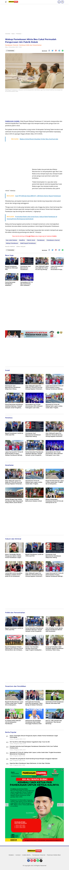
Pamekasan (41, 240)
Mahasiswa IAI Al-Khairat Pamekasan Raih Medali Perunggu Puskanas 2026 (33, 722)
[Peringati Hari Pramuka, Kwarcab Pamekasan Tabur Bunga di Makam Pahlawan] (34, 695)
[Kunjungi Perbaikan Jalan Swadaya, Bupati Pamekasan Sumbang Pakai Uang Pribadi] (55, 640)
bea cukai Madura (11, 240)
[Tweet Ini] (52, 50)
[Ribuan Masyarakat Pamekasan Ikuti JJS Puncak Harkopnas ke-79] (55, 492)
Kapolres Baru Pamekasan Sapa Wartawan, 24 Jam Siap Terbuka (30, 763)
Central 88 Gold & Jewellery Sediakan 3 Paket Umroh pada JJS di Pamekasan (13, 574)
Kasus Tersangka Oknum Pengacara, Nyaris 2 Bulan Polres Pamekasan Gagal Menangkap (13, 556)
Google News (30, 236)
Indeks (54, 236)
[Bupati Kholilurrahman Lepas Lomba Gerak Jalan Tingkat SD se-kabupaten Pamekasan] (55, 474)
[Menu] (6, 2)
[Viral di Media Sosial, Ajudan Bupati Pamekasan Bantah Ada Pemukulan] (55, 621)
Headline (22, 240)
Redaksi (11, 855)
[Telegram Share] (59, 50)
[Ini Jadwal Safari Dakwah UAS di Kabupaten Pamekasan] (14, 714)
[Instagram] (31, 860)
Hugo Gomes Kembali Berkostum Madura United (33, 500)
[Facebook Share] (49, 50)
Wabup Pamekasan (12, 243)
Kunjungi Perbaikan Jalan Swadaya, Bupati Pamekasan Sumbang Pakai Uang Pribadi (55, 648)
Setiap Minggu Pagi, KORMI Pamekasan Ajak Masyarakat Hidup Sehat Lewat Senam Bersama (14, 501)
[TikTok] (41, 860)
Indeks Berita (26, 855)
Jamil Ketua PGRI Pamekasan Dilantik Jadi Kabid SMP (55, 702)
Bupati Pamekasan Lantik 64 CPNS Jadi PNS (11, 268)
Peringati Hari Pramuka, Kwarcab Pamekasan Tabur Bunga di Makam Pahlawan (34, 703)
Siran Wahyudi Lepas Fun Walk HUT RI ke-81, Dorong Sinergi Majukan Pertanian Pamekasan (42, 268)
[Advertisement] (34, 19)
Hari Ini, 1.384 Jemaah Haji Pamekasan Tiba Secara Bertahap (54, 722)
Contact (18, 855)
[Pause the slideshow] (58, 804)
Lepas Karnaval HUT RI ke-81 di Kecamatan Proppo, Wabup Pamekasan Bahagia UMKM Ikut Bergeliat (57, 268)
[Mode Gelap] (59, 2)
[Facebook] (28, 860)
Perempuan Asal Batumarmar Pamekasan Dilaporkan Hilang (26, 268)
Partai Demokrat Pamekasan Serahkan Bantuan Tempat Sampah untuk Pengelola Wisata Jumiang (10, 283)
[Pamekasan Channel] (13, 2)
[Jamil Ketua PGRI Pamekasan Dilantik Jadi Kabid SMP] (55, 695)
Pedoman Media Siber (54, 855)
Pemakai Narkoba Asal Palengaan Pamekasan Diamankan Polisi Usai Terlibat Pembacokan (34, 747)
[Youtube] (34, 860)
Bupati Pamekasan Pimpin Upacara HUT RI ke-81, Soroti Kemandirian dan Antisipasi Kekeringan (14, 648)
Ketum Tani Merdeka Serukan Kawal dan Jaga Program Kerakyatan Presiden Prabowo (33, 648)
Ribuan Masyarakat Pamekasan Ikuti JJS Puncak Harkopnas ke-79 (54, 501)
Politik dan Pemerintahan (34, 45)
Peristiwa (22, 45)
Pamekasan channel (53, 240)
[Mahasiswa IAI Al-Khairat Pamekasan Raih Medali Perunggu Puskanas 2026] (34, 714)
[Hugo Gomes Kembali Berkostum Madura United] (34, 492)
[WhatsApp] (38, 860)
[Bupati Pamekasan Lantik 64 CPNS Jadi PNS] (11, 261)
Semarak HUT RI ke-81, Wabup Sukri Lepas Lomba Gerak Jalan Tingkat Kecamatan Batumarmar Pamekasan (54, 406)
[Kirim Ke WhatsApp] (62, 50)
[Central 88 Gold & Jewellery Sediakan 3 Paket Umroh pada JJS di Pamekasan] (14, 566)
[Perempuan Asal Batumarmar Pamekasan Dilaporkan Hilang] (27, 261)
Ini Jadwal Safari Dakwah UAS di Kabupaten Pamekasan (13, 722)
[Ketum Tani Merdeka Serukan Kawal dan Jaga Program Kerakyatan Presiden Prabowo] (34, 640)
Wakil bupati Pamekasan (28, 243)
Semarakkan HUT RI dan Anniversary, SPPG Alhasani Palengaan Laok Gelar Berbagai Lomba (26, 283)
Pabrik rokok (31, 240)
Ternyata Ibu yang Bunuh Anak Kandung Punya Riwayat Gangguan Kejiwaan (33, 758)
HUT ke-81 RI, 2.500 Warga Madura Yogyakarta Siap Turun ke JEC (30, 742)
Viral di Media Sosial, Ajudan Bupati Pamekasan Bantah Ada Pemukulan (54, 629)
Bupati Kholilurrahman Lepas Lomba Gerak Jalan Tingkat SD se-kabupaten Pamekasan (55, 482)
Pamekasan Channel (11, 45)
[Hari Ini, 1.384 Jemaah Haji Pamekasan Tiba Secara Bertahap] (55, 714)
